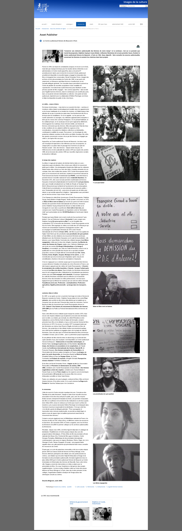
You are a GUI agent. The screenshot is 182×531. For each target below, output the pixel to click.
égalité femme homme (115, 487)
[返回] (41, 41)
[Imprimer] (138, 47)
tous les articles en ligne (58, 28)
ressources (45, 28)
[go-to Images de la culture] (91, 8)
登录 (141, 24)
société (69, 487)
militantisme (101, 487)
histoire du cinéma (60, 487)
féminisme (90, 487)
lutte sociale (80, 487)
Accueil (38, 28)
